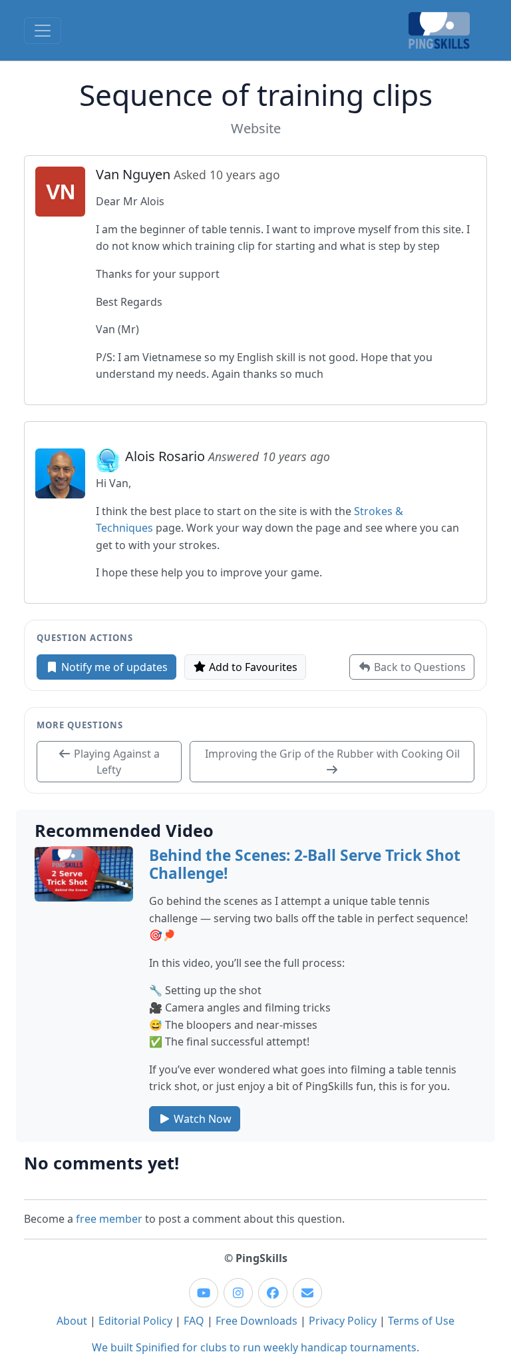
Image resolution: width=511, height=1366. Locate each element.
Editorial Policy (135, 1320)
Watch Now (201, 1118)
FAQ (194, 1320)
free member (109, 1218)
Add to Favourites (251, 667)
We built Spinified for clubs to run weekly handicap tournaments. (255, 1347)
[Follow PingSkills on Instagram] (238, 1292)
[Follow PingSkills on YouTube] (203, 1292)
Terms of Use (421, 1320)
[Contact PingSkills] (307, 1292)
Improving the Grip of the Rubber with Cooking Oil (332, 753)
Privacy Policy (343, 1320)
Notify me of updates (113, 667)
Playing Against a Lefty (115, 761)
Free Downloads (256, 1320)
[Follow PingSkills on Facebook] (272, 1292)
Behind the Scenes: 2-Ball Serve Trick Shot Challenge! (304, 864)
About (72, 1320)
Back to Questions (418, 667)
